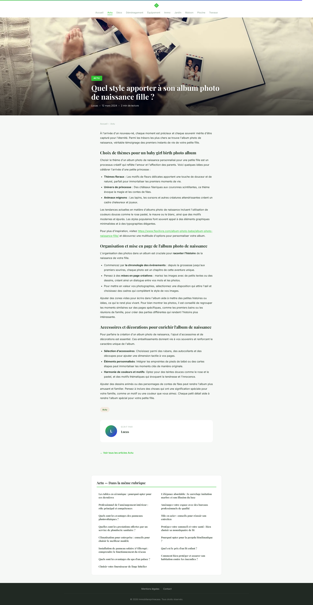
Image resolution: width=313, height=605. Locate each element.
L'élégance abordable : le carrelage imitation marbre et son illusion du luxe (186, 495)
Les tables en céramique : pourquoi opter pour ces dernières (125, 495)
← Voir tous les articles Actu (116, 452)
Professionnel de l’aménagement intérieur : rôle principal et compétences (123, 506)
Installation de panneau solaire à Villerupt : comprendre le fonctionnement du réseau (123, 550)
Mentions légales (150, 588)
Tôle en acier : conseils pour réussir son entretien (183, 517)
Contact (167, 588)
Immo (167, 12)
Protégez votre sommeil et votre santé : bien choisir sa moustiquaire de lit (186, 528)
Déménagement (134, 12)
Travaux (213, 12)
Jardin (177, 12)
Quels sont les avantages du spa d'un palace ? (124, 559)
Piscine (201, 12)
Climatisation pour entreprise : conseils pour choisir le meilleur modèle (124, 539)
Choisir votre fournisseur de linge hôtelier (123, 566)
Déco (119, 12)
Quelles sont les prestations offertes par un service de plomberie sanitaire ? (123, 528)
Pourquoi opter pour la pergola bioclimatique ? (187, 539)
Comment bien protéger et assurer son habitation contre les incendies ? (183, 557)
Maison (189, 12)
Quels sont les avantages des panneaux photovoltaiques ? (121, 517)
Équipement (153, 12)
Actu (109, 12)
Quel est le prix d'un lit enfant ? (179, 548)
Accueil (99, 12)
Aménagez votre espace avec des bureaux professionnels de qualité (184, 506)
